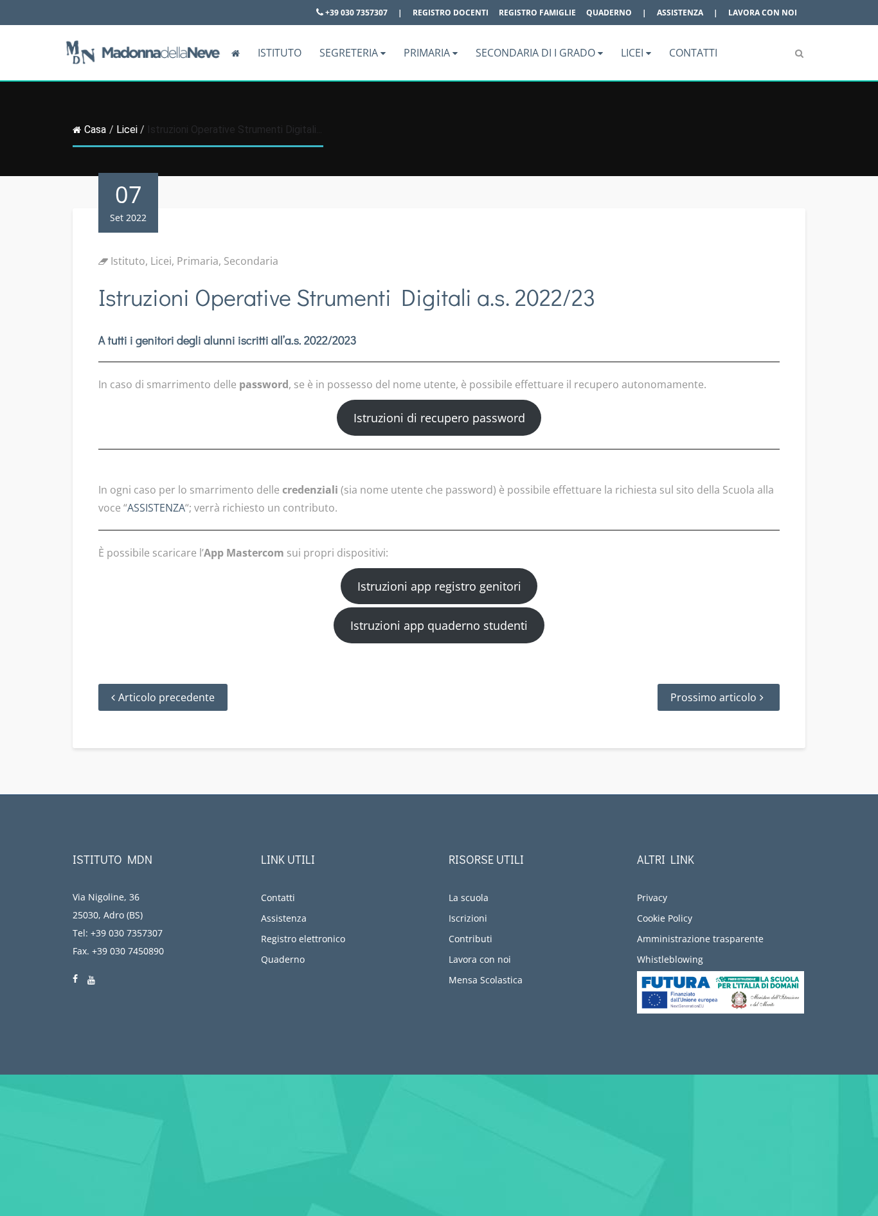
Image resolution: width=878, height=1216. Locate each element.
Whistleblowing (670, 959)
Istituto (279, 53)
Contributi (470, 939)
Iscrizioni (468, 918)
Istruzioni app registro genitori (439, 586)
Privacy (652, 897)
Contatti (693, 53)
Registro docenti (450, 12)
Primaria (428, 53)
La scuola (468, 897)
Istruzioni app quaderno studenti (439, 625)
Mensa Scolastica (486, 980)
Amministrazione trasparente (700, 939)
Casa (95, 129)
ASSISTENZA (156, 508)
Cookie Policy (664, 918)
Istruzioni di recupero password (439, 417)
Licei (633, 53)
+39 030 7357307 (355, 12)
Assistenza (680, 12)
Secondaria (251, 261)
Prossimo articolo (713, 697)
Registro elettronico (303, 939)
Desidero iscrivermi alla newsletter (762, 1147)
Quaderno (609, 12)
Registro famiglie (537, 12)
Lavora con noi (762, 12)
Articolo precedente (166, 697)
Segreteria (350, 53)
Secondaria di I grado (537, 53)
